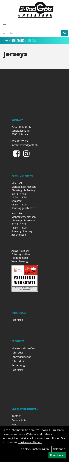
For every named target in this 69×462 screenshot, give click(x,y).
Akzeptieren (57, 455)
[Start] (6, 40)
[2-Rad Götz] (36, 10)
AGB (14, 424)
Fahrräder (17, 352)
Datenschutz (19, 420)
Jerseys (32, 40)
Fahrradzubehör (21, 356)
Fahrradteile (19, 361)
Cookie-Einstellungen (35, 449)
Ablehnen (59, 449)
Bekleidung (18, 40)
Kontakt (16, 416)
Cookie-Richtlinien (30, 442)
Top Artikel (18, 319)
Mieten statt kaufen (23, 348)
